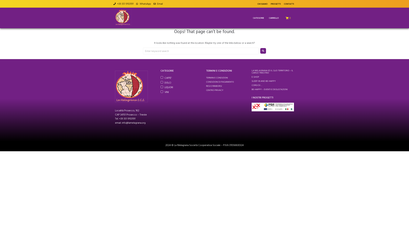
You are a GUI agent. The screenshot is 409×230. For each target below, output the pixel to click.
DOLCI (168, 82)
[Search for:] (201, 51)
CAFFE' (168, 78)
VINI (167, 92)
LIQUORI (169, 87)
